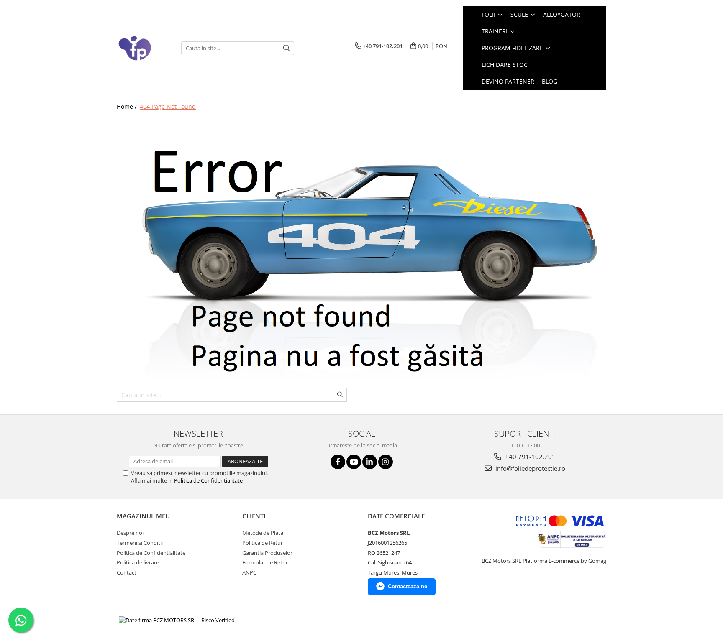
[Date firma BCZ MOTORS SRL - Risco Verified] (177, 620)
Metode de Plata (262, 532)
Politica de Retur (262, 543)
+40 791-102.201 (529, 456)
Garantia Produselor (267, 553)
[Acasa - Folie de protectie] (143, 48)
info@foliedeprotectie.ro (529, 468)
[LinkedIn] (369, 462)
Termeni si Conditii (140, 543)
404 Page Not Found (168, 106)
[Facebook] (338, 462)
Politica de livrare (138, 562)
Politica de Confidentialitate (208, 480)
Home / (127, 106)
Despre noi (130, 532)
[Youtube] (353, 462)
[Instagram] (385, 462)
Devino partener (508, 81)
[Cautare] (286, 48)
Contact (126, 572)
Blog (549, 81)
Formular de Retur (265, 562)
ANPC (249, 572)
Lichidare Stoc (505, 65)
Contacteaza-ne (407, 586)
